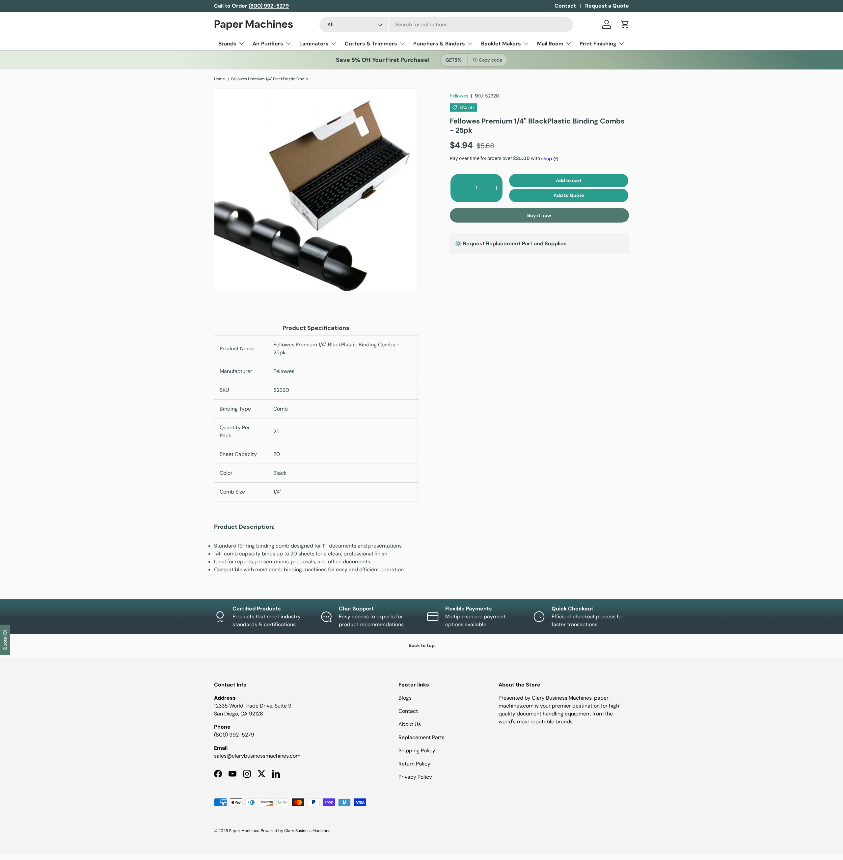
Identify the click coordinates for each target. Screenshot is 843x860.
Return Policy (414, 763)
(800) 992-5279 (234, 734)
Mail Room (550, 43)
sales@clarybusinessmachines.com (257, 755)
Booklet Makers (501, 43)
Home (219, 79)
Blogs (405, 697)
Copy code (490, 60)
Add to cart (569, 180)
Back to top (422, 645)
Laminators (314, 43)
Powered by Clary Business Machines (295, 830)
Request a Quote (607, 5)
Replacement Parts (421, 737)
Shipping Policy (416, 750)
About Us (409, 724)
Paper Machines (244, 830)
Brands (227, 43)
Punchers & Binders (439, 43)
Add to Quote (569, 195)
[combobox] (446, 24)
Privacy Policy (415, 776)
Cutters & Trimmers (371, 43)
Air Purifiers (268, 43)
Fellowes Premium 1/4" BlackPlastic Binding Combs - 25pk (270, 79)
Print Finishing (598, 43)
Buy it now (539, 215)
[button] (625, 24)
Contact (565, 5)
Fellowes (459, 96)
